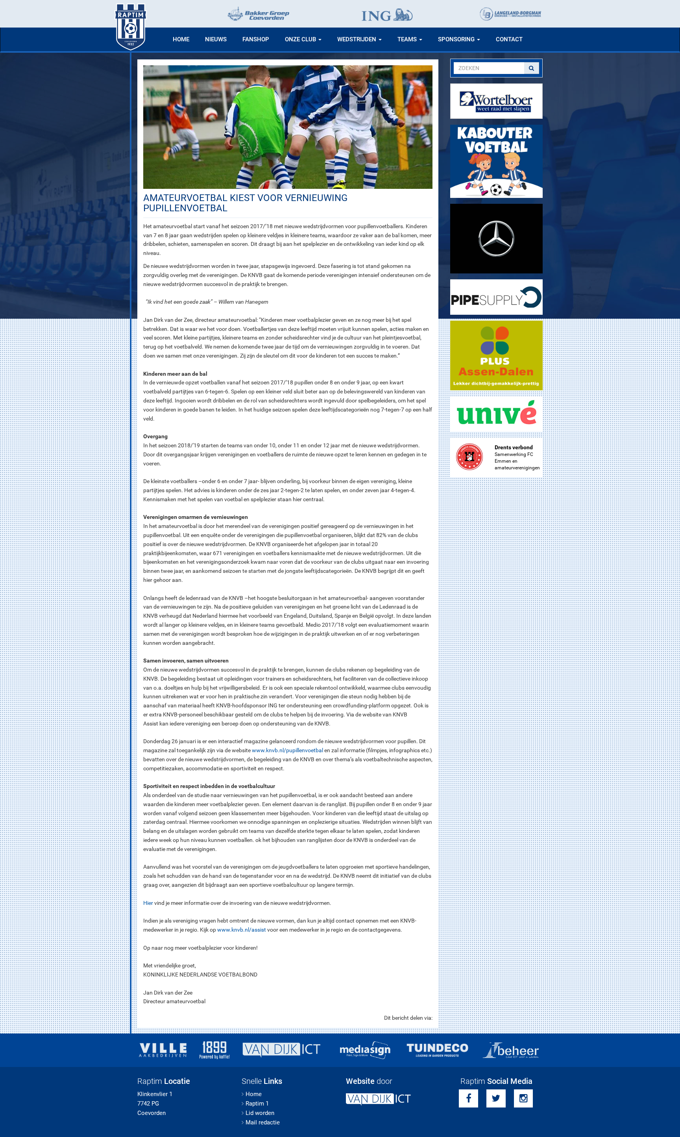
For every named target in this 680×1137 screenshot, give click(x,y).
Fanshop (255, 39)
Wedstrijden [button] (357, 39)
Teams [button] (407, 39)
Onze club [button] (301, 39)
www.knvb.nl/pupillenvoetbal (287, 750)
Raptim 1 (257, 1103)
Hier (148, 903)
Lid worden (260, 1113)
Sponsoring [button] (457, 39)
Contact (509, 39)
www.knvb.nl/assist (241, 930)
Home (181, 39)
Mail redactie (263, 1122)
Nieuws (216, 39)
